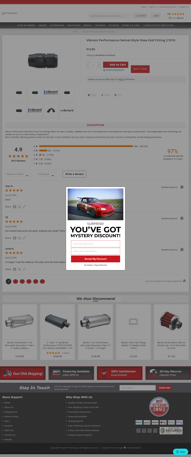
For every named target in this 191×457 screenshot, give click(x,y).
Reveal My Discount (96, 258)
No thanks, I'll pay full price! (95, 265)
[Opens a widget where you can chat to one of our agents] (180, 452)
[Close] (122, 190)
